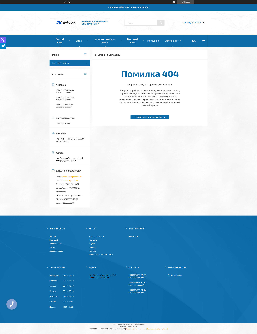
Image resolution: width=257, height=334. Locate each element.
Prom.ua (141, 324)
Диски (79, 40)
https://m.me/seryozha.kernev (69, 195)
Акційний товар (56, 251)
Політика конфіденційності (157, 329)
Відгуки (92, 243)
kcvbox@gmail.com (70, 180)
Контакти (93, 240)
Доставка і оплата (97, 236)
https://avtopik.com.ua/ (71, 176)
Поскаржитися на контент (136, 329)
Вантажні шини (132, 41)
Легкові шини (59, 41)
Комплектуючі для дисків (105, 41)
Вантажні (54, 240)
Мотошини (153, 40)
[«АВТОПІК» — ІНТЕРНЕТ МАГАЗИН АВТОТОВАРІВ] (66, 27)
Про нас (92, 251)
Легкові (53, 236)
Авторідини (171, 40)
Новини (92, 247)
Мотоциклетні (56, 243)
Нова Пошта (133, 236)
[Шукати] (161, 22)
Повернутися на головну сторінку (150, 117)
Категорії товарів (60, 63)
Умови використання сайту (101, 254)
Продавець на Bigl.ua (128, 326)
